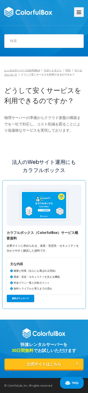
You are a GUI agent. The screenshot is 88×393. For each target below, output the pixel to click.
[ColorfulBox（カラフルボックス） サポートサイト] (28, 11)
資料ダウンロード (20, 298)
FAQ (68, 70)
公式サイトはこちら (44, 364)
